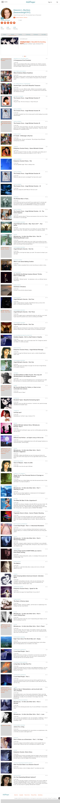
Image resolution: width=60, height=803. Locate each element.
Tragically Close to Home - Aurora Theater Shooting (29, 513)
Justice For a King (19, 727)
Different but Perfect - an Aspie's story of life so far (28, 437)
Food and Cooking (18, 259)
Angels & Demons (17, 121)
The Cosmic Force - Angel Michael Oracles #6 (27, 110)
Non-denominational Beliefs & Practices (23, 335)
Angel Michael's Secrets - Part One (24, 362)
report (20, 20)
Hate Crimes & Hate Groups (20, 71)
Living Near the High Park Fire (22, 664)
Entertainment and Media (19, 222)
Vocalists (16, 737)
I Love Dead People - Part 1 (21, 676)
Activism (15, 498)
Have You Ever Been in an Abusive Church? (26, 764)
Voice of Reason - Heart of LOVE (23, 462)
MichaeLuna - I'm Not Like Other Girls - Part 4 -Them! (29, 626)
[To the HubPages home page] (5, 795)
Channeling (16, 398)
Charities (16, 146)
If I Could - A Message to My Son (23, 135)
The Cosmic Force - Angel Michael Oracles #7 (27, 98)
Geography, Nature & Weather (20, 662)
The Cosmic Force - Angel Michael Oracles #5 (27, 123)
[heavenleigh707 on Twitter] (5, 23)
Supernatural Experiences (20, 649)
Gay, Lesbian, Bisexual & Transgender (22, 83)
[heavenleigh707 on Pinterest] (14, 23)
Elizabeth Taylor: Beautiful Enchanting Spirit (27, 400)
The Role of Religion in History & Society (23, 762)
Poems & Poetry (17, 134)
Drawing (15, 574)
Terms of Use (27, 794)
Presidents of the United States (21, 58)
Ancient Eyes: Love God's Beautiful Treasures (27, 85)
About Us (16, 794)
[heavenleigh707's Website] (11, 23)
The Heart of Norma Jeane (21, 601)
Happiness (16, 373)
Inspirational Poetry (18, 461)
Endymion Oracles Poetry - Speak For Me (26, 588)
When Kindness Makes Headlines (23, 73)
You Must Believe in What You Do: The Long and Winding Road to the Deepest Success (28, 375)
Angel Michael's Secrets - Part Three (24, 312)
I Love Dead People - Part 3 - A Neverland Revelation (29, 525)
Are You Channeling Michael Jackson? (25, 777)
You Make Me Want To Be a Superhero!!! (25, 500)
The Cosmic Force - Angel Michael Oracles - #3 (27, 186)
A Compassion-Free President (22, 60)
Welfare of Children (18, 96)
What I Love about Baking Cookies (24, 261)
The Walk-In (17, 563)
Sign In (50, 2)
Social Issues (17, 511)
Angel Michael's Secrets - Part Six (23, 249)
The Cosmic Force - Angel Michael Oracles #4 (27, 173)
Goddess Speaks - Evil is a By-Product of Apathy (28, 337)
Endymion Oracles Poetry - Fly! (23, 161)
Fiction (15, 624)
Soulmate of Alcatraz (20, 286)
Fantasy (15, 234)
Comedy (15, 385)
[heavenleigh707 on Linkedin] (8, 23)
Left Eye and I (24, 42)
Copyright (21, 794)
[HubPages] (30, 2)
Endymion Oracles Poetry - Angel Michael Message (28, 349)
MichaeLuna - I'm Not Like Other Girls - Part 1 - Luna (29, 714)
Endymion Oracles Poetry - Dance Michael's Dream (28, 148)
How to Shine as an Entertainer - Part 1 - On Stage (28, 739)
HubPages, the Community (19, 473)
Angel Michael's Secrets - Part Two (24, 324)
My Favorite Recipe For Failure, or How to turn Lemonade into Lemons (27, 388)
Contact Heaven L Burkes (21, 17)
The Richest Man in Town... (21, 198)
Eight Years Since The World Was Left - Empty (27, 639)
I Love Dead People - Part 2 (21, 651)
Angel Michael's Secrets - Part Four (24, 299)
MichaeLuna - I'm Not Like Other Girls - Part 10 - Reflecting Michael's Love (28, 237)
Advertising (40, 794)
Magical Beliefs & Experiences (20, 523)
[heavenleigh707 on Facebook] (2, 23)
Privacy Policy (34, 794)
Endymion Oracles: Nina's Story (23, 752)
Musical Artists (17, 272)
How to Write (17, 549)
